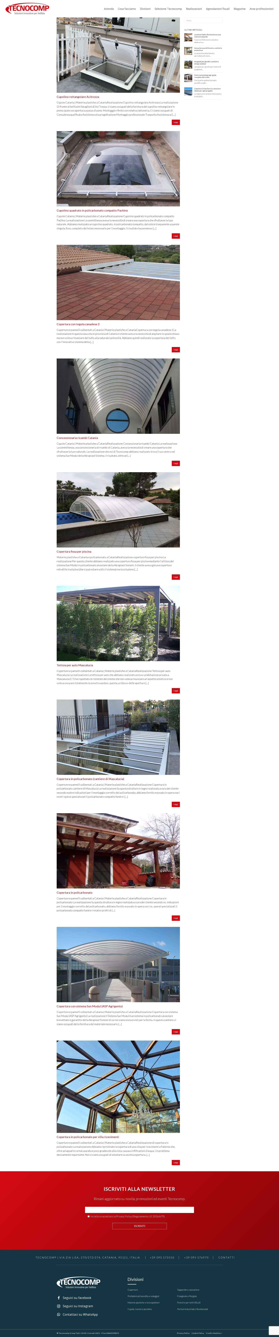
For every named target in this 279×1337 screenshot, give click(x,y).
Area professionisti (261, 8)
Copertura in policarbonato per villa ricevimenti (88, 1137)
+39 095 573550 (162, 1257)
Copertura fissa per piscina (74, 551)
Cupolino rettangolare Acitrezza (78, 96)
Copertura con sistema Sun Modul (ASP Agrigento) (90, 1006)
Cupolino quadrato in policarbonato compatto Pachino (92, 210)
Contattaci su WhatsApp (68, 1314)
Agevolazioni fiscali (218, 8)
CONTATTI (226, 1257)
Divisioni (145, 8)
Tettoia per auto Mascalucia (75, 665)
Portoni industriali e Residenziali (192, 1309)
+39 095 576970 (196, 1257)
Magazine (240, 8)
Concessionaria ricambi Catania (77, 437)
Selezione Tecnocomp (168, 8)
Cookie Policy (198, 1333)
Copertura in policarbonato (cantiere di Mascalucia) (90, 779)
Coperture (133, 1289)
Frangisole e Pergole (187, 1296)
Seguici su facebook (66, 1297)
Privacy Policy (124, 1216)
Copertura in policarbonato (74, 892)
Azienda (109, 8)
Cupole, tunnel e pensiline (140, 1309)
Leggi (176, 122)
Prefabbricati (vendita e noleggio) (143, 1296)
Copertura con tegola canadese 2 (78, 324)
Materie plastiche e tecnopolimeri (144, 1302)
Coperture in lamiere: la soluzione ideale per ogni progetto (207, 90)
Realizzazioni (194, 8)
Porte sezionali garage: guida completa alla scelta (205, 76)
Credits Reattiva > (214, 1333)
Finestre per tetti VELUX (189, 1302)
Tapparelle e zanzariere (188, 1289)
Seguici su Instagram (66, 1305)
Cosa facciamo (127, 8)
